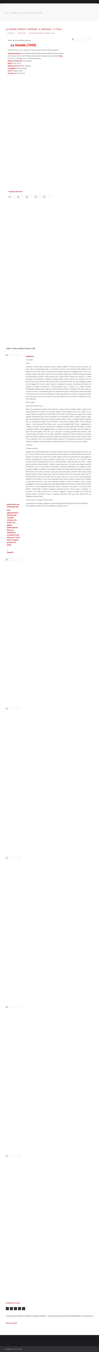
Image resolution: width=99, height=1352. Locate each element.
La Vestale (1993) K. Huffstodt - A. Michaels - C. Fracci (42, 32)
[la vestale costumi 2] (13, 1078)
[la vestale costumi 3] (13, 929)
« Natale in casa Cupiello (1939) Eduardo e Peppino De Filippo (26, 1316)
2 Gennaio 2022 (11, 32)
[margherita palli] (48, 268)
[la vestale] (82, 110)
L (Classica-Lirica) (22, 32)
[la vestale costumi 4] (13, 780)
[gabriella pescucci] (39, 268)
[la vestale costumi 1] (13, 1227)
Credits (20, 1349)
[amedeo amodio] (30, 268)
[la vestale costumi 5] (13, 631)
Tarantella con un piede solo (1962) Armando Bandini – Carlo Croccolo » (70, 1316)
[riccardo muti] (13, 268)
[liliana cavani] (21, 268)
